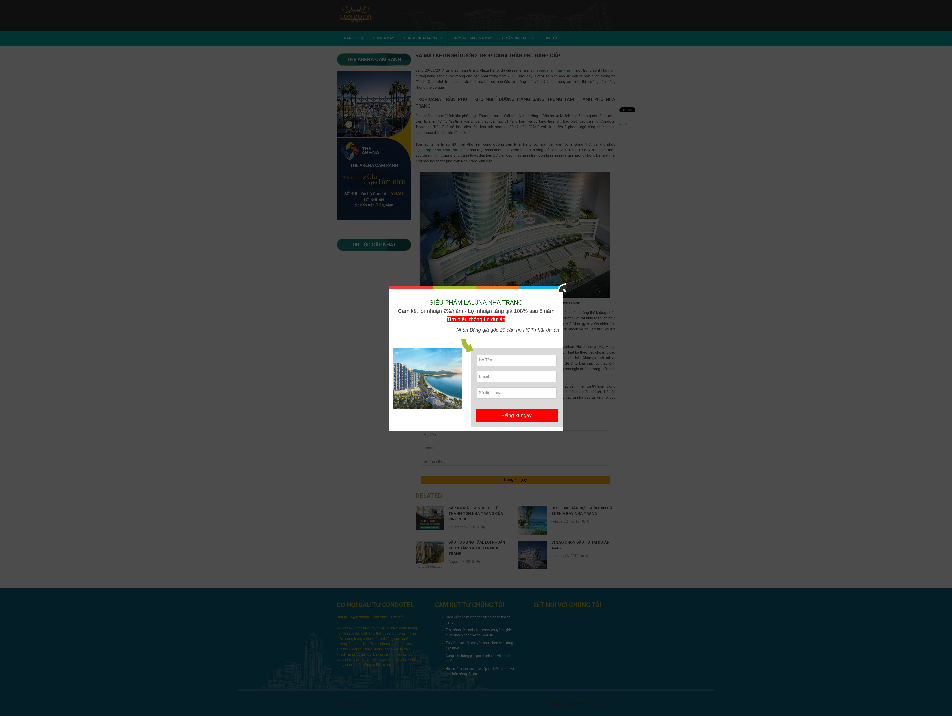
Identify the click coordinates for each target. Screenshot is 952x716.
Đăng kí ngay (517, 415)
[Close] (561, 287)
